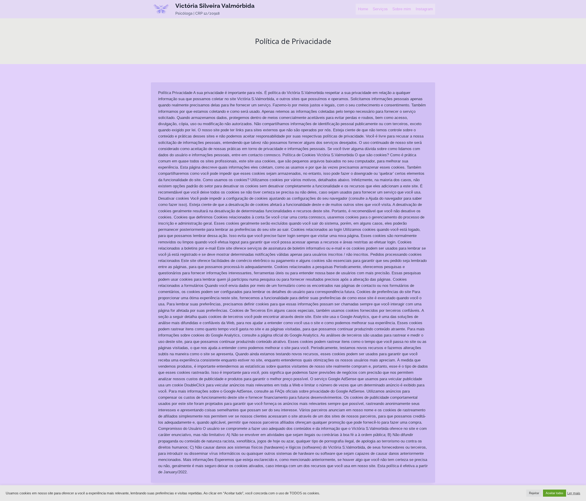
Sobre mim (401, 9)
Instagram (424, 9)
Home (363, 9)
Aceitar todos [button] (554, 493)
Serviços (380, 9)
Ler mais (573, 493)
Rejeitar (534, 493)
